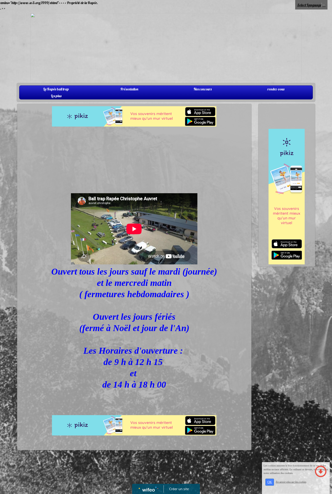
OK (269, 482)
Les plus (56, 96)
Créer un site (179, 489)
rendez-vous (275, 89)
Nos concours (203, 89)
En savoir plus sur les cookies (291, 481)
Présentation (129, 89)
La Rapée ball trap (56, 89)
